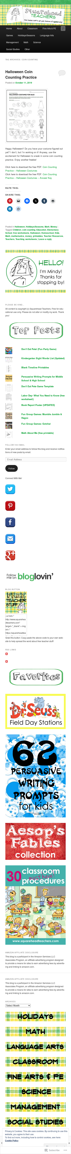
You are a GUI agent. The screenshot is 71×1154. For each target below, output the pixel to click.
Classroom (32, 28)
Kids (57, 232)
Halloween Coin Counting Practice (21, 74)
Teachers (9, 239)
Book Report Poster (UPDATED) (38, 405)
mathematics (17, 236)
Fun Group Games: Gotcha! (36, 423)
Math (26, 42)
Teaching (20, 239)
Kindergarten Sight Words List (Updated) (43, 358)
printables (38, 236)
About (19, 28)
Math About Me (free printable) (37, 433)
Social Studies (13, 49)
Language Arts (47, 35)
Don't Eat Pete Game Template (37, 386)
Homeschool (47, 232)
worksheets (31, 239)
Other (27, 49)
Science (37, 42)
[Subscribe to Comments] (6, 661)
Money (53, 226)
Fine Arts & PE (49, 28)
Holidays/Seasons (26, 35)
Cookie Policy (11, 1140)
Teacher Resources (53, 236)
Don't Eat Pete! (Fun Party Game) (38, 349)
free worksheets (21, 232)
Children (17, 229)
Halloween (20, 226)
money (28, 236)
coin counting (28, 229)
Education (41, 229)
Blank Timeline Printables (35, 367)
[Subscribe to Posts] (6, 654)
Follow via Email (15, 445)
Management (12, 42)
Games (9, 35)
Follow (11, 468)
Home (9, 28)
